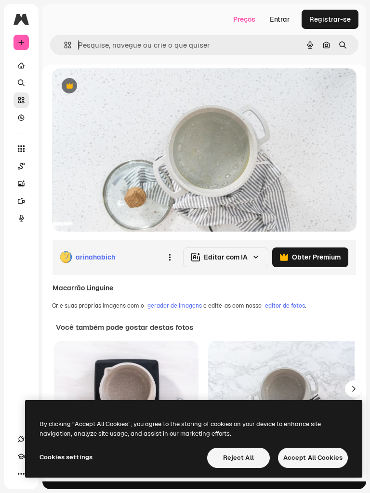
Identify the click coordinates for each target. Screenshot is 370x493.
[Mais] (21, 473)
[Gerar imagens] (21, 183)
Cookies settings (66, 457)
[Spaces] (21, 166)
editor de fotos (285, 306)
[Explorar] (21, 117)
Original (113, 86)
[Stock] (21, 100)
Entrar (280, 19)
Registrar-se (330, 19)
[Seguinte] (353, 389)
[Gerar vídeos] (21, 200)
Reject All (238, 458)
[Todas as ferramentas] (21, 148)
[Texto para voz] (21, 218)
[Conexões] (21, 439)
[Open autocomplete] (64, 45)
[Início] (21, 65)
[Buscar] (21, 83)
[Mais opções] (169, 257)
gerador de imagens (174, 306)
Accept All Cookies (313, 458)
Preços (244, 19)
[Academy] (21, 456)
